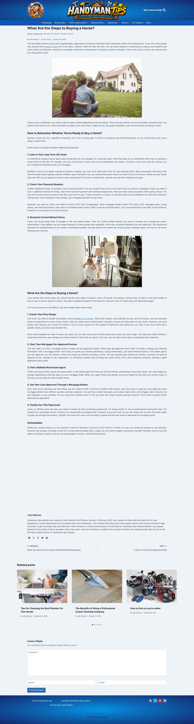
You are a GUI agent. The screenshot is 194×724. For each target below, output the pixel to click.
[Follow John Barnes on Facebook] (29, 538)
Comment (33, 652)
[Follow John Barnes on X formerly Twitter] (33, 538)
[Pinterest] (160, 701)
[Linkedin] (165, 701)
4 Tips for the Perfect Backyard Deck (150, 548)
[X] (155, 701)
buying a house (51, 47)
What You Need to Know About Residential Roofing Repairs (54, 548)
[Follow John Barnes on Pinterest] (47, 538)
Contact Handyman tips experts (76, 701)
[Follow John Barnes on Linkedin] (42, 538)
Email (102, 682)
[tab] (92, 624)
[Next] (173, 596)
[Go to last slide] (20, 596)
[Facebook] (150, 701)
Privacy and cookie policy (61, 705)
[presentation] (42, 586)
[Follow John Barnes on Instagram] (38, 538)
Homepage (47, 23)
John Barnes (27, 616)
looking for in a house (84, 318)
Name (31, 682)
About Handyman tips (42, 701)
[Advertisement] (94, 471)
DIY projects (137, 23)
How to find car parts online (145, 608)
